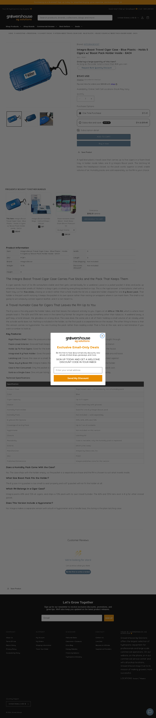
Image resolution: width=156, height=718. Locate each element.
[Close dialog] (102, 336)
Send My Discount (78, 378)
